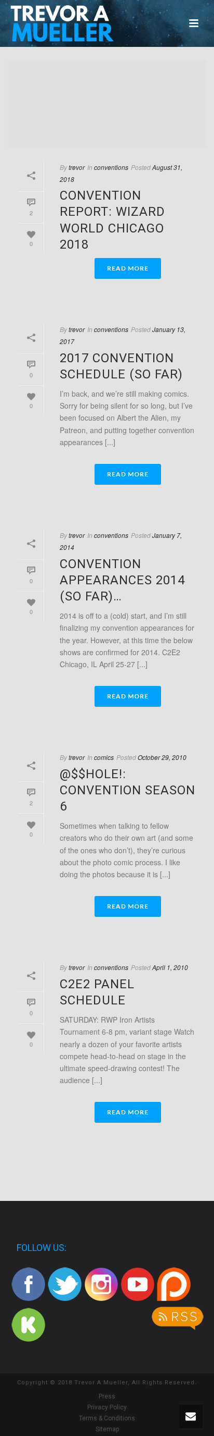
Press (107, 1396)
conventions (111, 167)
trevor (77, 167)
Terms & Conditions (107, 1418)
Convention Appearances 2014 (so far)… (122, 580)
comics (104, 757)
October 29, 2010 (162, 757)
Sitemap (107, 1429)
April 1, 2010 (170, 967)
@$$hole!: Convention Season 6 (127, 790)
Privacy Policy (107, 1407)
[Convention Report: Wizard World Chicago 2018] (107, 104)
